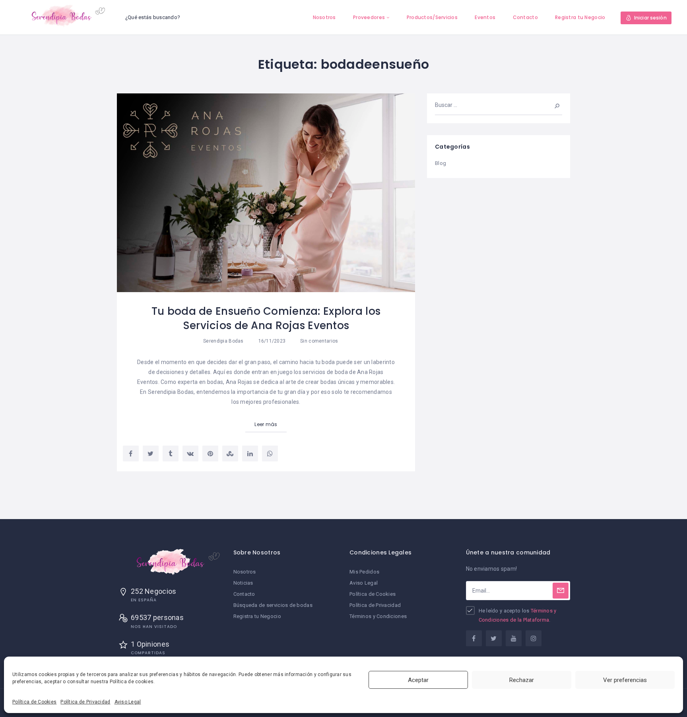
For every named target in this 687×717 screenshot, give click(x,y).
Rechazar (521, 680)
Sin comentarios (318, 341)
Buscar (551, 105)
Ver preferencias (625, 680)
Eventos (485, 17)
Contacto (525, 17)
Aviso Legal (127, 702)
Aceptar (418, 680)
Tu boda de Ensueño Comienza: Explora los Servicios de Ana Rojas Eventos (265, 318)
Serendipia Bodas (223, 341)
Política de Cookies (34, 702)
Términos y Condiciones (378, 616)
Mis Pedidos (364, 572)
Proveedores (369, 17)
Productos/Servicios (432, 17)
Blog (440, 163)
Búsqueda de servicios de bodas (272, 605)
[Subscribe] (561, 591)
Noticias (243, 583)
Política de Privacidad (85, 702)
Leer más (265, 424)
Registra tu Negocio (580, 17)
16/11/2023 (271, 341)
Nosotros (324, 17)
